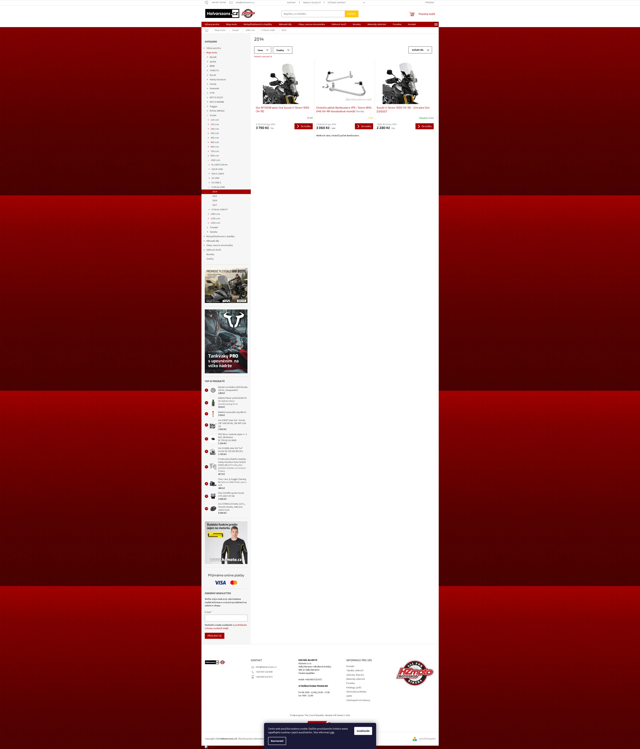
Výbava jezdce (213, 48)
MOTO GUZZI (216, 97)
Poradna (350, 683)
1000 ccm (215, 160)
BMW (212, 66)
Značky (210, 259)
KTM (212, 93)
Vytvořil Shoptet (427, 738)
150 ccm (215, 124)
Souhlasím (363, 731)
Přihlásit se (214, 635)
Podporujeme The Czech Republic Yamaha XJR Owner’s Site (320, 715)
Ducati (213, 75)
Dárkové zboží (213, 250)
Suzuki (213, 115)
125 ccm (215, 120)
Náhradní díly (212, 241)
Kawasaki (214, 88)
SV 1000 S (216, 182)
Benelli (213, 57)
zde (332, 732)
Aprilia (213, 61)
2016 (214, 200)
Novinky (210, 254)
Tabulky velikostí (312, 2)
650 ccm (215, 147)
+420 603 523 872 (264, 677)
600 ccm (215, 142)
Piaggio (213, 106)
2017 (214, 205)
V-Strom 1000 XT (219, 209)
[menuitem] (212, 24)
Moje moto (211, 52)
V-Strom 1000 (218, 187)
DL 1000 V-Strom (219, 164)
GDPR (349, 696)
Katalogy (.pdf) (353, 687)
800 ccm (215, 155)
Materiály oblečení (355, 679)
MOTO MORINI (217, 102)
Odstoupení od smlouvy (358, 700)
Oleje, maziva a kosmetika (219, 245)
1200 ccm (215, 218)
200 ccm (215, 129)
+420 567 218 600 (264, 672)
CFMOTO (214, 70)
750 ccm (215, 151)
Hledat (352, 13)
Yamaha (213, 232)
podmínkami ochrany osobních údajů (226, 626)
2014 (214, 191)
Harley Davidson (218, 79)
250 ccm (215, 133)
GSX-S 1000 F (217, 173)
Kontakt (291, 2)
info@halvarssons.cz (266, 667)
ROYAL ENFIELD (217, 111)
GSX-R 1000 (217, 169)
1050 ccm (215, 214)
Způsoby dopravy (336, 2)
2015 (214, 196)
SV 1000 (215, 178)
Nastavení (277, 741)
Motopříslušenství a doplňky (220, 236)
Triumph (214, 227)
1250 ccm (215, 223)
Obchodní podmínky (356, 691)
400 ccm (215, 137)
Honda (213, 84)
